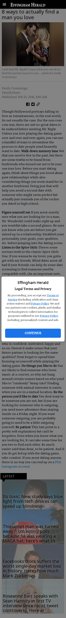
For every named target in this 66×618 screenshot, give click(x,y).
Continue (33, 333)
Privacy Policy (40, 303)
